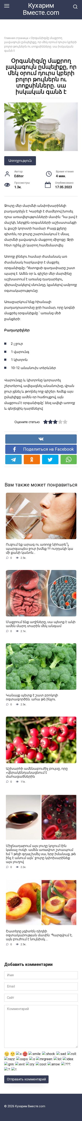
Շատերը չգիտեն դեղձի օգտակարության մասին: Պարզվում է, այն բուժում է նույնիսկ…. (39, 935)
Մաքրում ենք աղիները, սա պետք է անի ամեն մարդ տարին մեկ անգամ (40, 624)
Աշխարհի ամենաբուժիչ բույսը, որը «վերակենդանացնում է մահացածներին (37, 772)
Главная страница (16, 38)
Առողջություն (20, 161)
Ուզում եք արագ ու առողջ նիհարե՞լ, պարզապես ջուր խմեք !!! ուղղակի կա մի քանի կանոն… (39, 548)
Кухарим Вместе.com (41, 9)
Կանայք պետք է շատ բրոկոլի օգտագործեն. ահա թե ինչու (32, 697)
